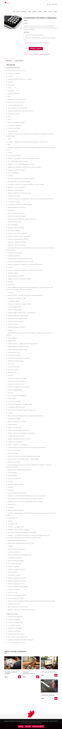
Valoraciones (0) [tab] (19, 60)
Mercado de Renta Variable (13, 669)
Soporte (45, 11)
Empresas (34, 11)
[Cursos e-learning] (6, 3)
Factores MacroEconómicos (31, 669)
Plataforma (23, 11)
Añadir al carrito (35, 48)
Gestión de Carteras (49, 692)
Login (50, 4)
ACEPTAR (21, 726)
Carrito (55, 11)
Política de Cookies (38, 726)
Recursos (40, 11)
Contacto (50, 11)
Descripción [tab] (9, 60)
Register (56, 4)
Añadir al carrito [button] (12, 676)
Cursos (18, 11)
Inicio (14, 11)
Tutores (29, 11)
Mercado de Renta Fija (49, 669)
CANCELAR (27, 726)
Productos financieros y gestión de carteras (39, 54)
